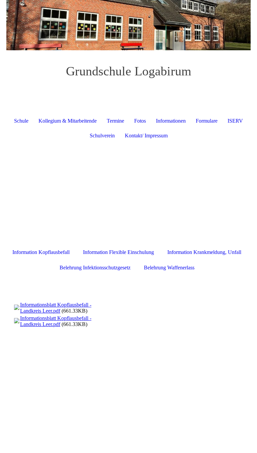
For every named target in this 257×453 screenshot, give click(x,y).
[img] (128, 25)
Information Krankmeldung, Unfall (204, 252)
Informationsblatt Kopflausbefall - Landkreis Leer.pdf (55, 308)
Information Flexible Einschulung (118, 252)
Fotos (140, 121)
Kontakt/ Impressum (146, 135)
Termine (115, 121)
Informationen (171, 121)
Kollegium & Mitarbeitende (67, 121)
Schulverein (102, 135)
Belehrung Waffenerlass (169, 267)
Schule (21, 121)
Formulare (207, 121)
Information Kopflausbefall (41, 252)
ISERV (235, 121)
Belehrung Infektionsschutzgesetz (95, 267)
